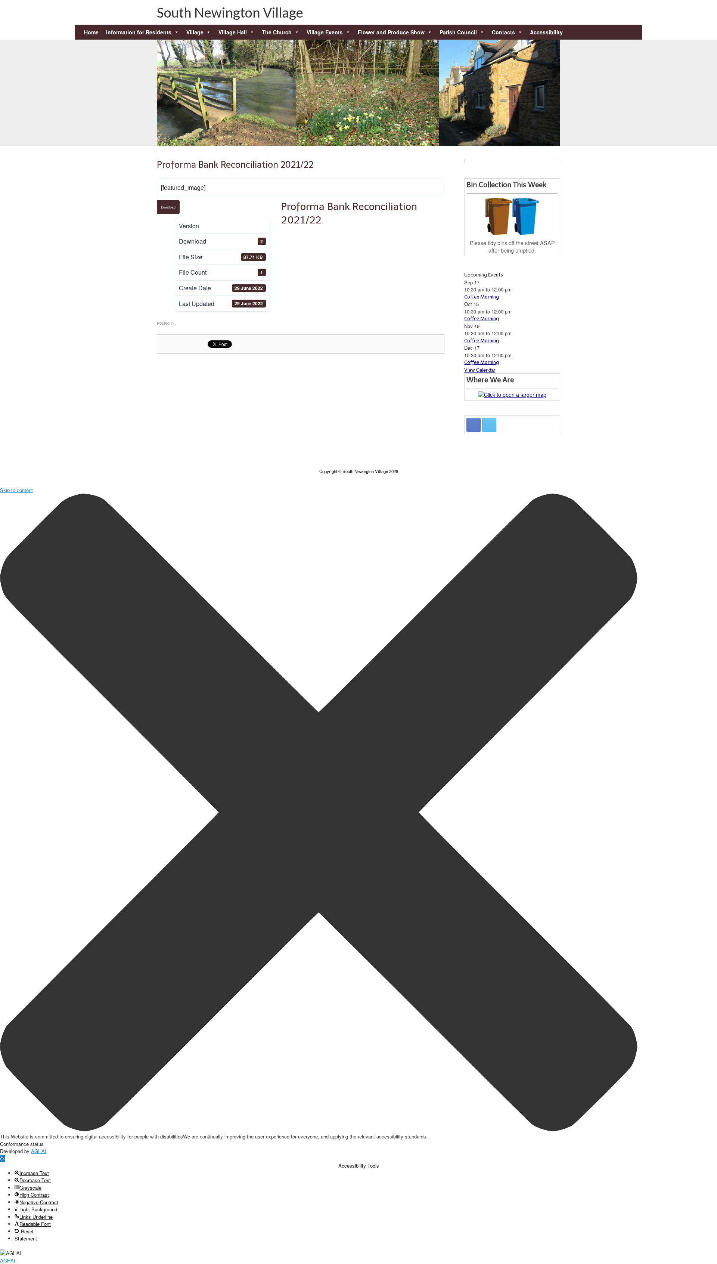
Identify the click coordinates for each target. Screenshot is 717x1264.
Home (91, 32)
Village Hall (232, 32)
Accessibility (546, 32)
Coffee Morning (481, 297)
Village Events (325, 32)
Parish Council (458, 32)
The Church (277, 32)
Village (195, 32)
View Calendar (479, 369)
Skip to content (16, 490)
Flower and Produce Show (391, 32)
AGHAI (38, 1151)
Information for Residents (138, 32)
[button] (625, 18)
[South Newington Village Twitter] (489, 425)
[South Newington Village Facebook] (473, 425)
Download (168, 207)
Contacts (503, 32)
